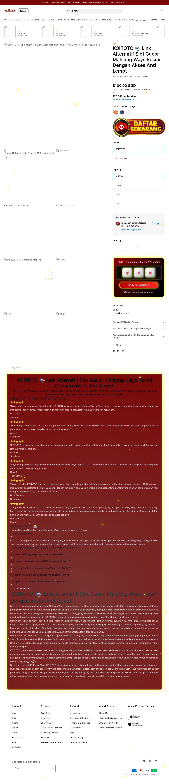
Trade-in (45, 737)
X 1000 (118, 185)
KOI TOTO (20, 20)
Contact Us (75, 728)
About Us (103, 713)
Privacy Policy (76, 737)
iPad (14, 718)
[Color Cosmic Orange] (115, 112)
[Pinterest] (123, 351)
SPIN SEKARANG (139, 285)
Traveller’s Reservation (52, 742)
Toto (14, 742)
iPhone (15, 723)
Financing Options (49, 733)
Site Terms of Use (78, 742)
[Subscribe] (52, 768)
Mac (14, 713)
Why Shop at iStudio (108, 723)
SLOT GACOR (48, 20)
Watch (15, 728)
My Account (75, 713)
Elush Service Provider (51, 728)
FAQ (72, 733)
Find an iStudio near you (110, 718)
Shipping (128, 89)
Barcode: (133, 76)
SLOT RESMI (63, 20)
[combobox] (94, 11)
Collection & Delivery (80, 718)
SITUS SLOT (33, 20)
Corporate (46, 718)
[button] (8, 20)
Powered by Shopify (149, 775)
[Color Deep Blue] (122, 112)
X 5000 (119, 176)
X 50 (117, 203)
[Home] (10, 10)
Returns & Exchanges (80, 723)
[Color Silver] (128, 112)
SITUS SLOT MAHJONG (101, 20)
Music (14, 733)
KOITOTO (8, 20)
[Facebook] (114, 351)
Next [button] (163, 2)
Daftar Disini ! (121, 2)
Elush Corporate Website (110, 728)
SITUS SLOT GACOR (124, 20)
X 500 (118, 194)
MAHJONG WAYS (79, 20)
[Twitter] (119, 351)
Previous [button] (5, 2)
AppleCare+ (46, 713)
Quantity (117, 240)
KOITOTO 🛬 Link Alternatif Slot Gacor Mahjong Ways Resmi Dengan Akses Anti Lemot (84, 2)
